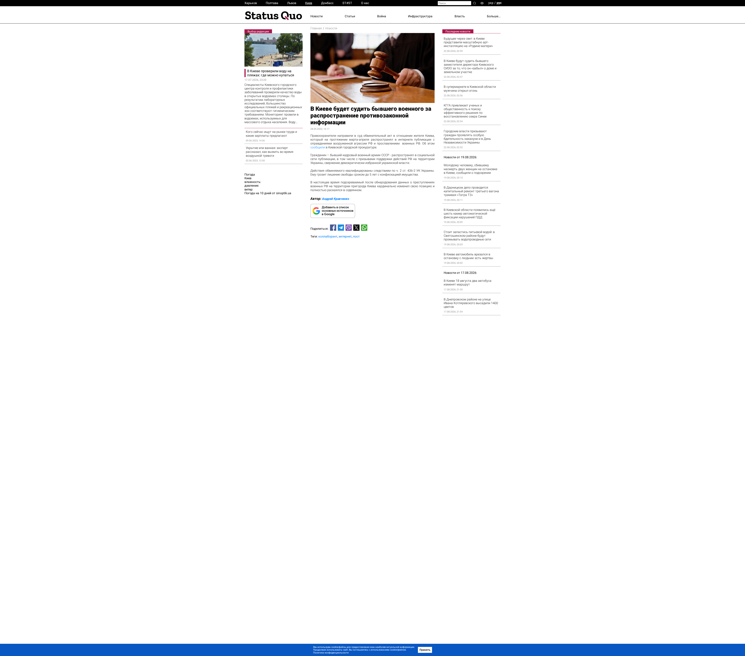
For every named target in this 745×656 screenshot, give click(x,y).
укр (490, 3)
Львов (291, 3)
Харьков (250, 3)
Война (381, 16)
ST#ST (347, 3)
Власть (460, 16)
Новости (316, 16)
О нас (365, 3)
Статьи (350, 16)
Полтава (272, 3)
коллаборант (327, 236)
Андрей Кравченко (335, 199)
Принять (425, 649)
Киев (308, 3)
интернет (345, 236)
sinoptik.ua (283, 193)
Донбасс (327, 3)
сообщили (317, 147)
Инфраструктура (420, 16)
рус (499, 3)
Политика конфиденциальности (331, 652)
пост (356, 236)
